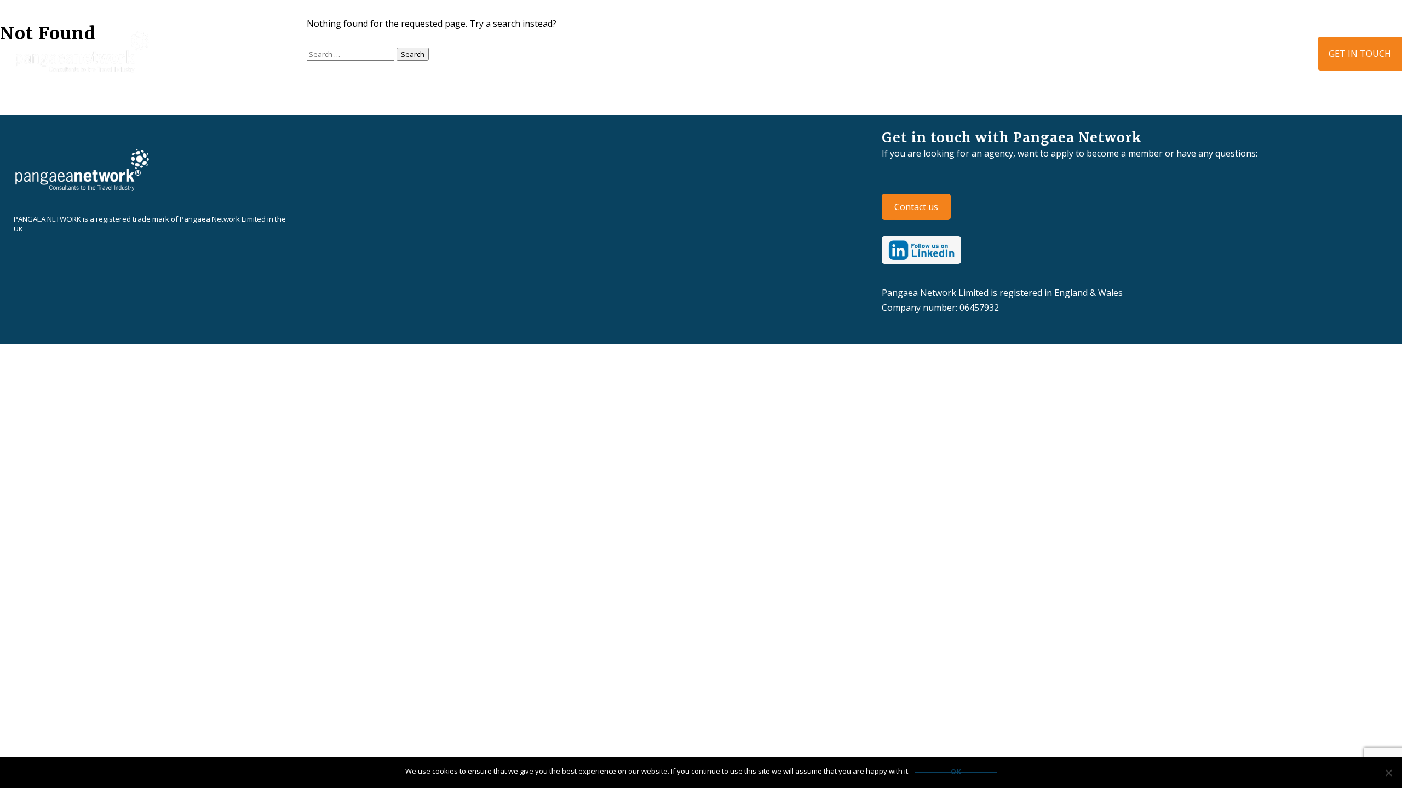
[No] (1388, 772)
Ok (956, 772)
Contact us (916, 207)
